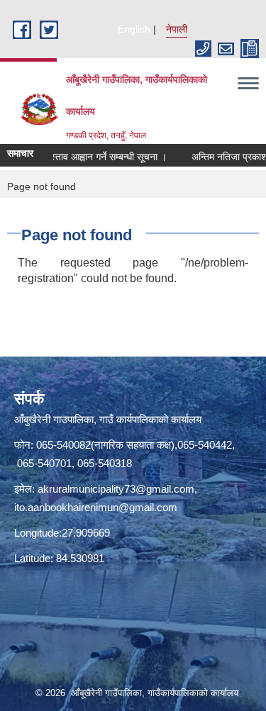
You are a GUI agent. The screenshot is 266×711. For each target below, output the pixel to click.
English (134, 29)
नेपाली (176, 29)
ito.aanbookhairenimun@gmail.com (95, 507)
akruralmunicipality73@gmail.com (116, 489)
